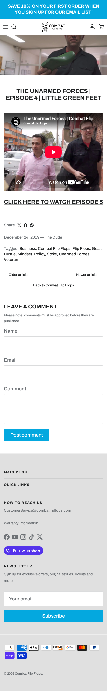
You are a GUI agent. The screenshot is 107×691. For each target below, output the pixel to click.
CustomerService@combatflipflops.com (37, 510)
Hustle (10, 254)
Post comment (26, 435)
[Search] (16, 26)
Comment (15, 388)
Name (10, 331)
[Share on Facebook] (25, 225)
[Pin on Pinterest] (32, 225)
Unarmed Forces (74, 254)
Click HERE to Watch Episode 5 (53, 202)
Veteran (11, 259)
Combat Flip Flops (54, 248)
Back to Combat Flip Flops (53, 285)
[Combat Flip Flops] (53, 27)
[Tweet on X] (19, 225)
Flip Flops (81, 248)
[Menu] (5, 26)
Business (27, 248)
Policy (39, 254)
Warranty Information (21, 523)
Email (10, 360)
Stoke (52, 254)
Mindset (25, 254)
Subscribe (53, 616)
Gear (96, 248)
